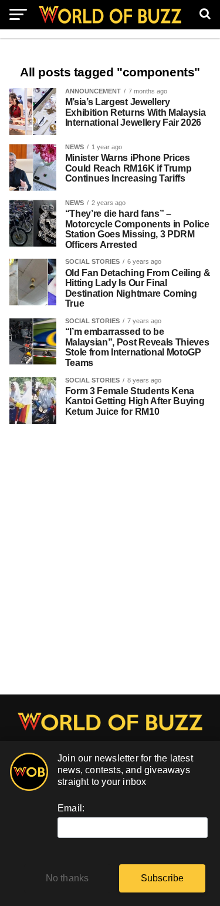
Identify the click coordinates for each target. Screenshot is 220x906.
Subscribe (162, 878)
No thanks (67, 878)
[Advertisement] (110, 565)
